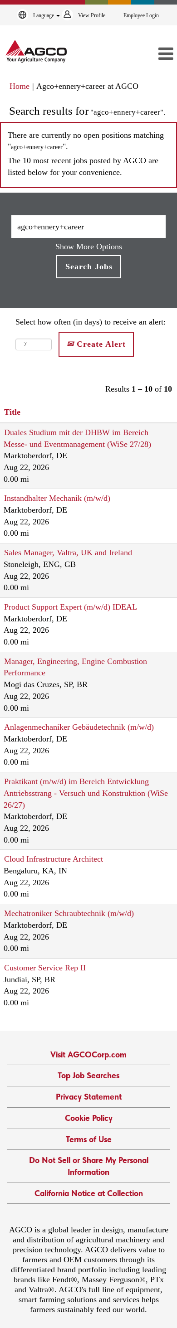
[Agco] (36, 51)
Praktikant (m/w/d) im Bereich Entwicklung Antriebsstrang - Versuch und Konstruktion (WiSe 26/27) (86, 793)
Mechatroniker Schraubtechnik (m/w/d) (69, 913)
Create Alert (100, 344)
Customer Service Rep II (45, 967)
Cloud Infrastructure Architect (53, 858)
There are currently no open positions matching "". (86, 141)
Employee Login (141, 15)
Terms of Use (89, 1139)
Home (20, 86)
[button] (150, 54)
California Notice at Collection (88, 1193)
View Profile (91, 15)
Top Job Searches (88, 1075)
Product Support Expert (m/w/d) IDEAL (70, 606)
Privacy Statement (89, 1096)
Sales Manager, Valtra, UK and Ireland (68, 552)
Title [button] (12, 412)
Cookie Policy (89, 1118)
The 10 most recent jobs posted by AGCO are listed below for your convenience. (83, 166)
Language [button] (44, 15)
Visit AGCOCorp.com (88, 1054)
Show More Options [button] (88, 246)
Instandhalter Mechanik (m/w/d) (57, 498)
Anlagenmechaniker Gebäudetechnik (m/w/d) (79, 727)
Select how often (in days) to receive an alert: (90, 321)
